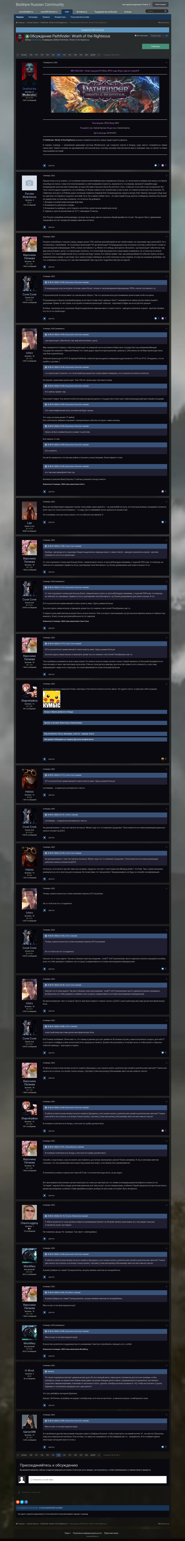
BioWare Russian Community (40, 4)
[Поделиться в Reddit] (18, 1502)
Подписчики (156, 36)
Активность (82, 12)
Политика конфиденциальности (87, 1533)
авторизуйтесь (101, 1470)
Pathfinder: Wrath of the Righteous (74, 40)
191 (36, 55)
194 (53, 55)
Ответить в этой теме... (43, 1479)
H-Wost (29, 1370)
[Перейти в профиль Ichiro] (29, 339)
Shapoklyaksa (29, 700)
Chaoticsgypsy (29, 1223)
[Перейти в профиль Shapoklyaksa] (29, 690)
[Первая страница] (18, 55)
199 (80, 55)
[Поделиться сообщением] (166, 63)
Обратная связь (111, 1533)
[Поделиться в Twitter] (22, 1502)
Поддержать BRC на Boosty (92, 30)
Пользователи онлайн (80, 17)
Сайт (67, 12)
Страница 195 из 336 (111, 55)
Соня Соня (29, 294)
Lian (29, 523)
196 (64, 55)
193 (47, 55)
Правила (46, 17)
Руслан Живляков (29, 195)
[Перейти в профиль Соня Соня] (29, 283)
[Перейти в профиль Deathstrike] (19, 37)
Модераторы (60, 17)
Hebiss (29, 791)
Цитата (51, 166)
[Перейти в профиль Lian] (29, 511)
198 (75, 55)
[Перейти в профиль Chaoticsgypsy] (29, 1212)
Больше (128, 12)
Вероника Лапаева (29, 256)
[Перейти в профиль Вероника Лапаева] (29, 244)
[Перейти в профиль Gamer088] (29, 1422)
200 (86, 55)
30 (166, 36)
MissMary (29, 1266)
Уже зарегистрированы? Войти (135, 5)
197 (69, 55)
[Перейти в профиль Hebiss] (29, 778)
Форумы (20, 17)
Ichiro (29, 353)
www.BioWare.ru (26, 12)
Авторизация (142, 36)
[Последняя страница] (99, 55)
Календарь (33, 17)
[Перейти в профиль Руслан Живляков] (29, 182)
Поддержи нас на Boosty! (106, 12)
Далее (93, 55)
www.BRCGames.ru (49, 12)
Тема (66, 1533)
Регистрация (160, 4)
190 (31, 55)
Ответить (155, 46)
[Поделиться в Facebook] (26, 1502)
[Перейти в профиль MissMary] (29, 1255)
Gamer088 (29, 1431)
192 (42, 55)
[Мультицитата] (44, 165)
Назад (23, 55)
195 (58, 55)
